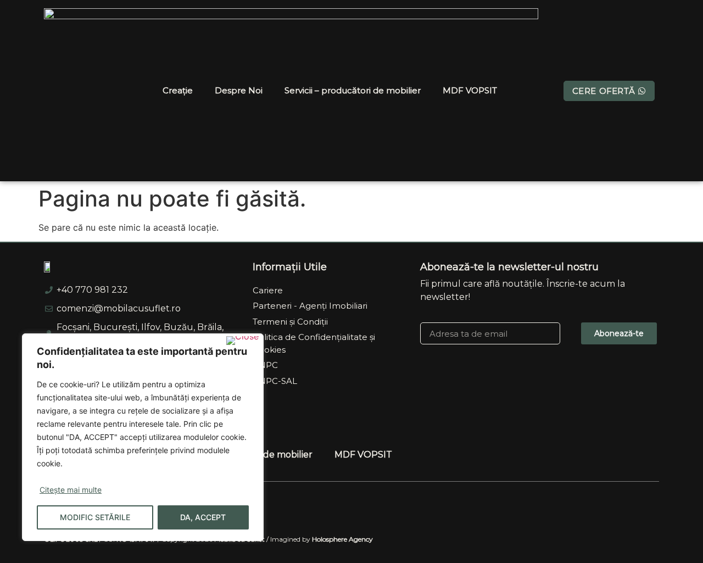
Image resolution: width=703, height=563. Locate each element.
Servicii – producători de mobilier (352, 90)
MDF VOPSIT (470, 90)
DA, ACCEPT (203, 517)
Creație (178, 90)
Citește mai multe (71, 489)
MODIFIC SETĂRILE (95, 517)
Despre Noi (239, 90)
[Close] (242, 340)
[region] (143, 437)
